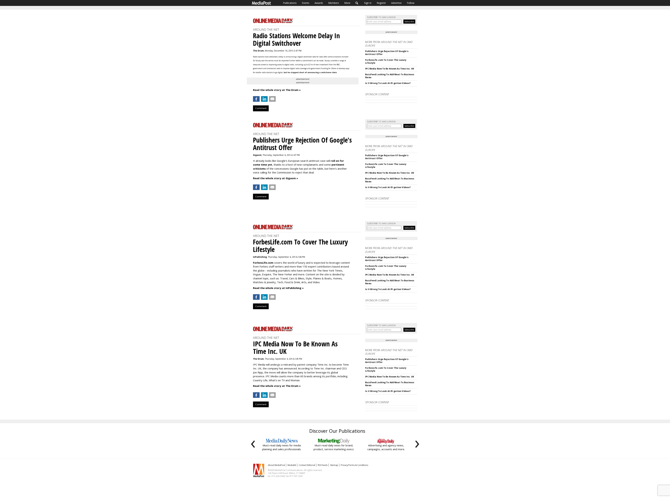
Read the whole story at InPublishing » (278, 288)
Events (305, 3)
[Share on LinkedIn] (264, 99)
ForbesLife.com (263, 262)
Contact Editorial (307, 465)
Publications (290, 3)
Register (381, 3)
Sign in (367, 3)
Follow (410, 3)
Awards (319, 3)
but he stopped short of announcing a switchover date (310, 72)
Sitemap (334, 465)
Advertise (396, 3)
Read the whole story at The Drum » (277, 90)
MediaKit (292, 465)
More (347, 3)
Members (333, 3)
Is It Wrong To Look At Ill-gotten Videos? (388, 83)
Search (357, 3)
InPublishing (260, 256)
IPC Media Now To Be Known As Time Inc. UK (389, 68)
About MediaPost (276, 465)
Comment (260, 108)
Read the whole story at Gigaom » (275, 178)
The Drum (258, 50)
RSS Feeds (322, 465)
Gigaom (257, 155)
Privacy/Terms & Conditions (354, 465)
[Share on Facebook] (256, 99)
